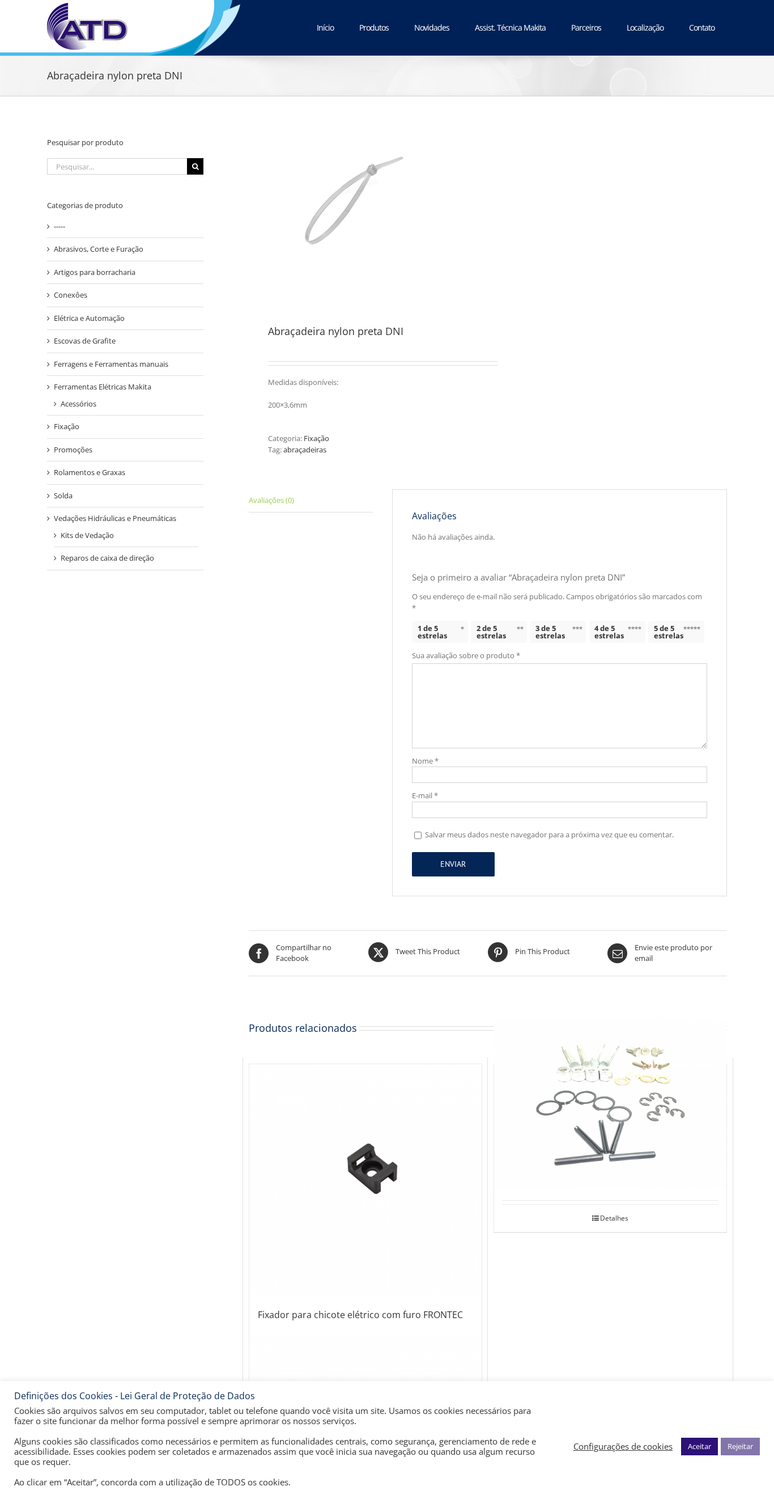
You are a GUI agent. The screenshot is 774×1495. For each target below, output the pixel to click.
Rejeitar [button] (740, 1446)
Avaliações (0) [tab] (271, 500)
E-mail (425, 795)
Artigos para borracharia (94, 272)
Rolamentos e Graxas (89, 472)
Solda (63, 495)
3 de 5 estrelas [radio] (550, 632)
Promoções (73, 449)
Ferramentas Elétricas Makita (102, 387)
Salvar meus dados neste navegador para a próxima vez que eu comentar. (549, 834)
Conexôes (70, 295)
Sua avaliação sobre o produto (466, 655)
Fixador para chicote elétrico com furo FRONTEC (360, 1314)
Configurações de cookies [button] (623, 1446)
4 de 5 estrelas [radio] (609, 632)
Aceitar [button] (699, 1446)
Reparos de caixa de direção (107, 558)
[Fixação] (610, 1104)
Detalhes (614, 1218)
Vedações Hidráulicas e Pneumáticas (115, 518)
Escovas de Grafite (85, 341)
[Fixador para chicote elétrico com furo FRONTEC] (365, 1180)
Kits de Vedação (87, 535)
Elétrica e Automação (89, 318)
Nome (425, 761)
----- (59, 226)
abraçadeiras (304, 449)
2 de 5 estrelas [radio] (491, 632)
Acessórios (78, 404)
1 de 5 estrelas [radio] (432, 632)
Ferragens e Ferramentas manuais (111, 364)
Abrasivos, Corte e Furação (98, 249)
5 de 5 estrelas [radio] (668, 632)
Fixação (316, 438)
